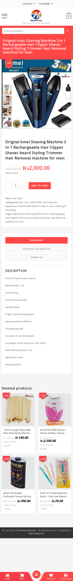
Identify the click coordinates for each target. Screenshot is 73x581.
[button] (63, 64)
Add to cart (39, 185)
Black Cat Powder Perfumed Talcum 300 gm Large (17, 494)
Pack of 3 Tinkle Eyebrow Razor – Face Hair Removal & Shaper (54, 494)
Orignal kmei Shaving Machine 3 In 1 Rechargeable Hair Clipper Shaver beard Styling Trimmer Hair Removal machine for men (35, 217)
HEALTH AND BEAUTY (29, 206)
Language (44, 3)
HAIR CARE (35, 202)
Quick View (30, 398)
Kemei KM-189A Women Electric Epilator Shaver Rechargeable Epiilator (52, 431)
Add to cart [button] (30, 407)
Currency (28, 3)
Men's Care (48, 206)
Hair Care (24, 202)
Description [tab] (36, 240)
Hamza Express (28, 530)
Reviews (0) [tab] (36, 257)
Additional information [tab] (36, 248)
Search (67, 31)
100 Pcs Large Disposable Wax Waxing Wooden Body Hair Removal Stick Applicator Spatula (18, 431)
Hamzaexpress (36, 533)
